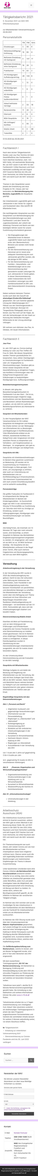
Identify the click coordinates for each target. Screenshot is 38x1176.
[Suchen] (31, 1060)
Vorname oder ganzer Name (13, 1087)
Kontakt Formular (20, 1133)
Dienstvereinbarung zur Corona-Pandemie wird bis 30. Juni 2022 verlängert (16, 1039)
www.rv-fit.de (22, 995)
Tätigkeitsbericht (11, 1028)
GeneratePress (19, 1173)
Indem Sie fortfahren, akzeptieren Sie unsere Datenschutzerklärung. (17, 1108)
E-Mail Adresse (8, 1094)
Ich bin (6, 1101)
